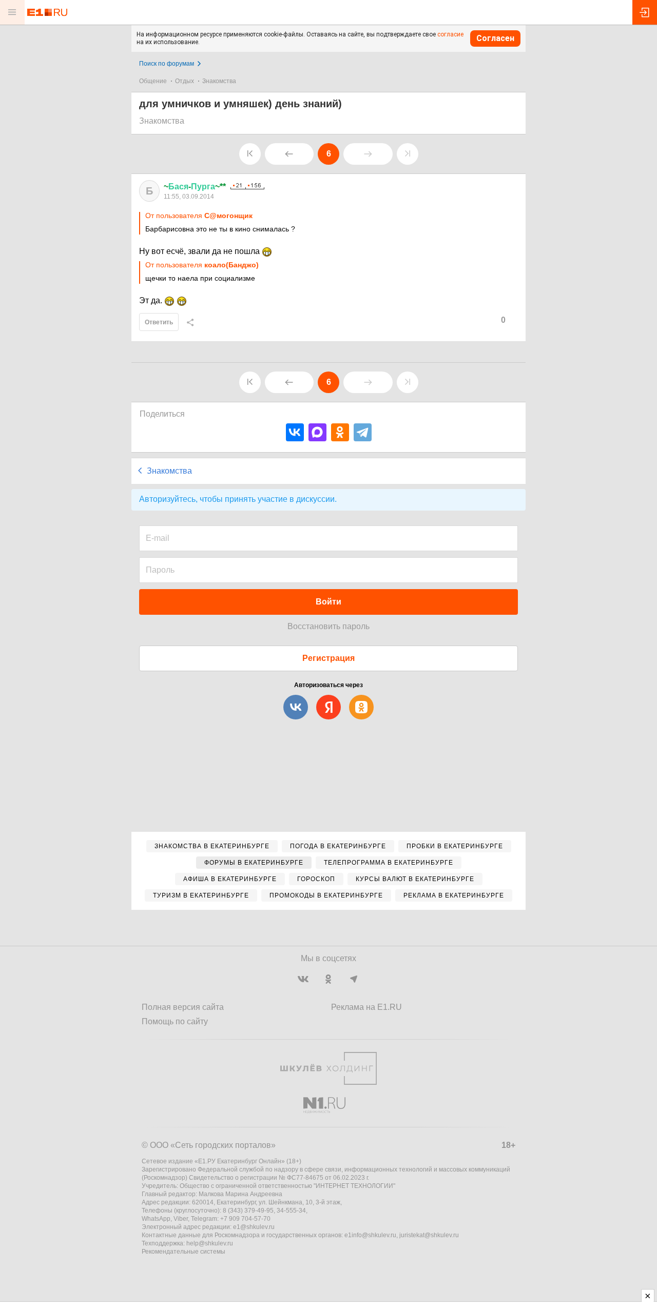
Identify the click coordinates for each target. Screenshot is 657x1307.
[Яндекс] (328, 707)
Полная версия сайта (183, 1007)
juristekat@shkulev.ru (429, 1235)
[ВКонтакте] (295, 432)
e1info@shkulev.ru (370, 1235)
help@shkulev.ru (209, 1243)
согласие (450, 34)
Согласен (495, 38)
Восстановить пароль (328, 626)
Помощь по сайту (175, 1021)
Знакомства (219, 81)
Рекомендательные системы (183, 1251)
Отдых (184, 81)
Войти (328, 601)
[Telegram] (363, 432)
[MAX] (317, 432)
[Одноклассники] (340, 432)
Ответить (159, 322)
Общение (153, 81)
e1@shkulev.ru (254, 1227)
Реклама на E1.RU (366, 1007)
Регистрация (328, 658)
